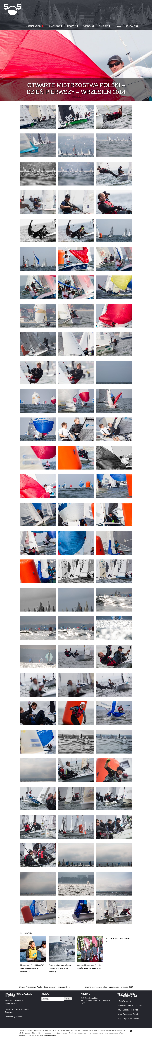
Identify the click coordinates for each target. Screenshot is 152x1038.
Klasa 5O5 (12, 9)
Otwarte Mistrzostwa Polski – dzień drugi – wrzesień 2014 (109, 987)
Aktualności (33, 26)
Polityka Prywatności (14, 1017)
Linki (118, 26)
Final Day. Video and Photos (129, 1005)
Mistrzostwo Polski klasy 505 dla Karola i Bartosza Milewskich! (32, 968)
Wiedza (87, 26)
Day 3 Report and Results (128, 1019)
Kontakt (130, 26)
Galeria (103, 26)
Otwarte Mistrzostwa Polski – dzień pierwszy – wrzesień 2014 (45, 987)
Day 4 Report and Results (128, 1014)
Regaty (71, 26)
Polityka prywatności (49, 1035)
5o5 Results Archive (89, 998)
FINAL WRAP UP (124, 1001)
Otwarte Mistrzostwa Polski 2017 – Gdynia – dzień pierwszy (60, 968)
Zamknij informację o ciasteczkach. (131, 1031)
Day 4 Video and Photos (127, 1010)
